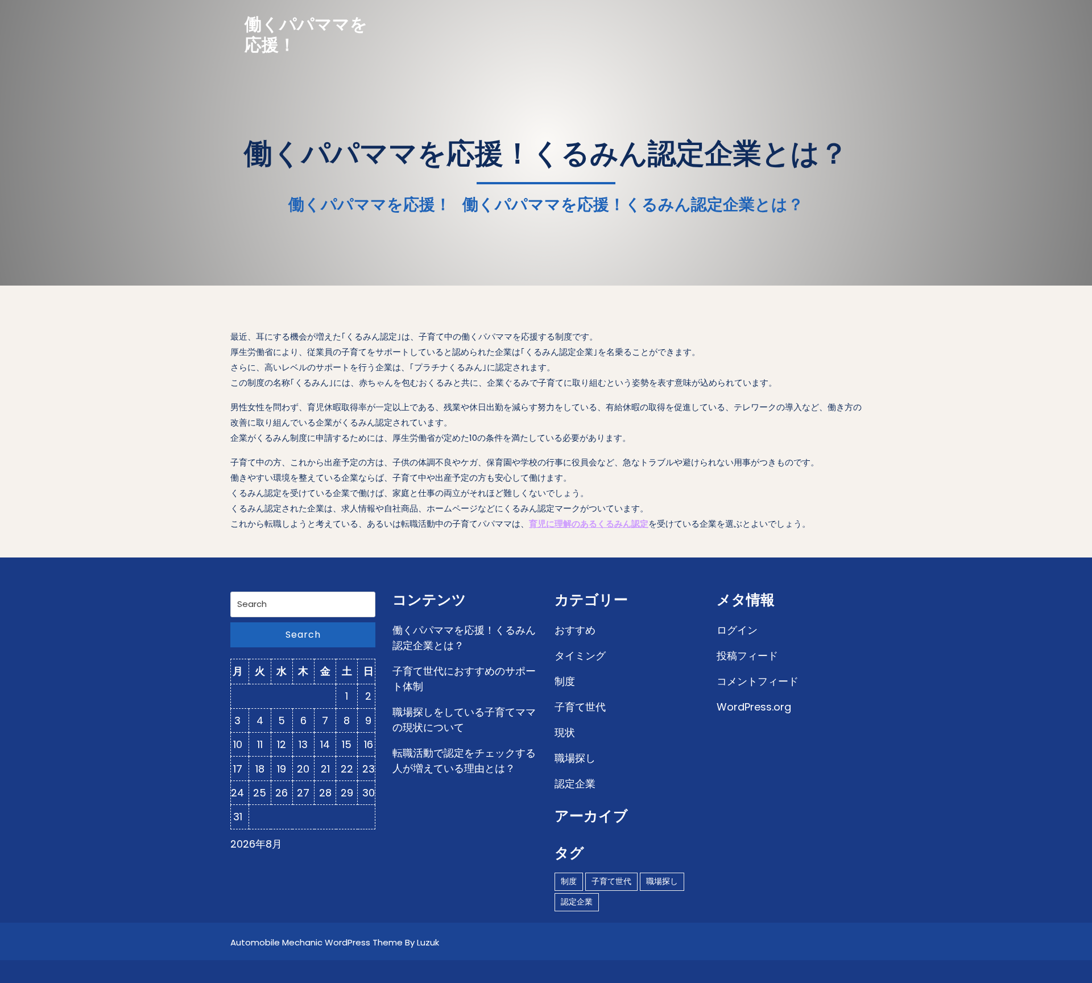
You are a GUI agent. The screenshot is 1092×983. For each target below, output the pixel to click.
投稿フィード (747, 656)
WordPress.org (754, 707)
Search (303, 634)
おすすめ (575, 630)
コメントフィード (758, 681)
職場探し (575, 758)
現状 (565, 732)
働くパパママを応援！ (306, 34)
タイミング (580, 656)
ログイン (737, 630)
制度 (565, 681)
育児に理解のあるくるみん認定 (588, 524)
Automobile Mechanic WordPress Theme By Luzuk (334, 942)
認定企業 (575, 784)
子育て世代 (580, 707)
